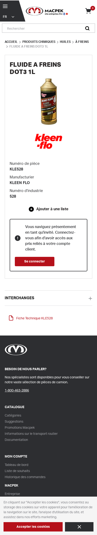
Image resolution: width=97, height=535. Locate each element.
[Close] (79, 526)
